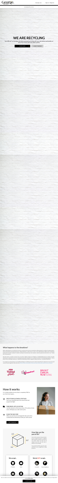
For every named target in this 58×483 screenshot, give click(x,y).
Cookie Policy (30, 478)
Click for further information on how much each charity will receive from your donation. (36, 363)
